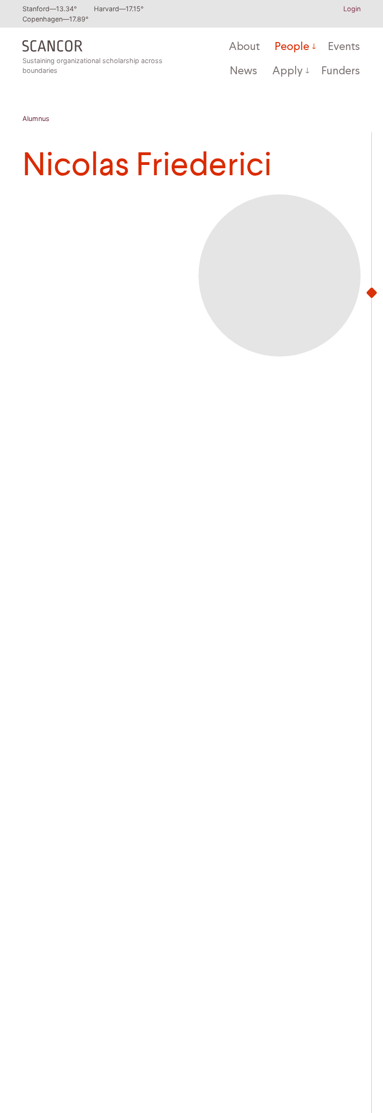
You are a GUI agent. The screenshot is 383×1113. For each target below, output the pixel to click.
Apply (287, 71)
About (244, 47)
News (243, 71)
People (292, 47)
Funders (340, 71)
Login (352, 9)
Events (344, 47)
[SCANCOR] (52, 43)
